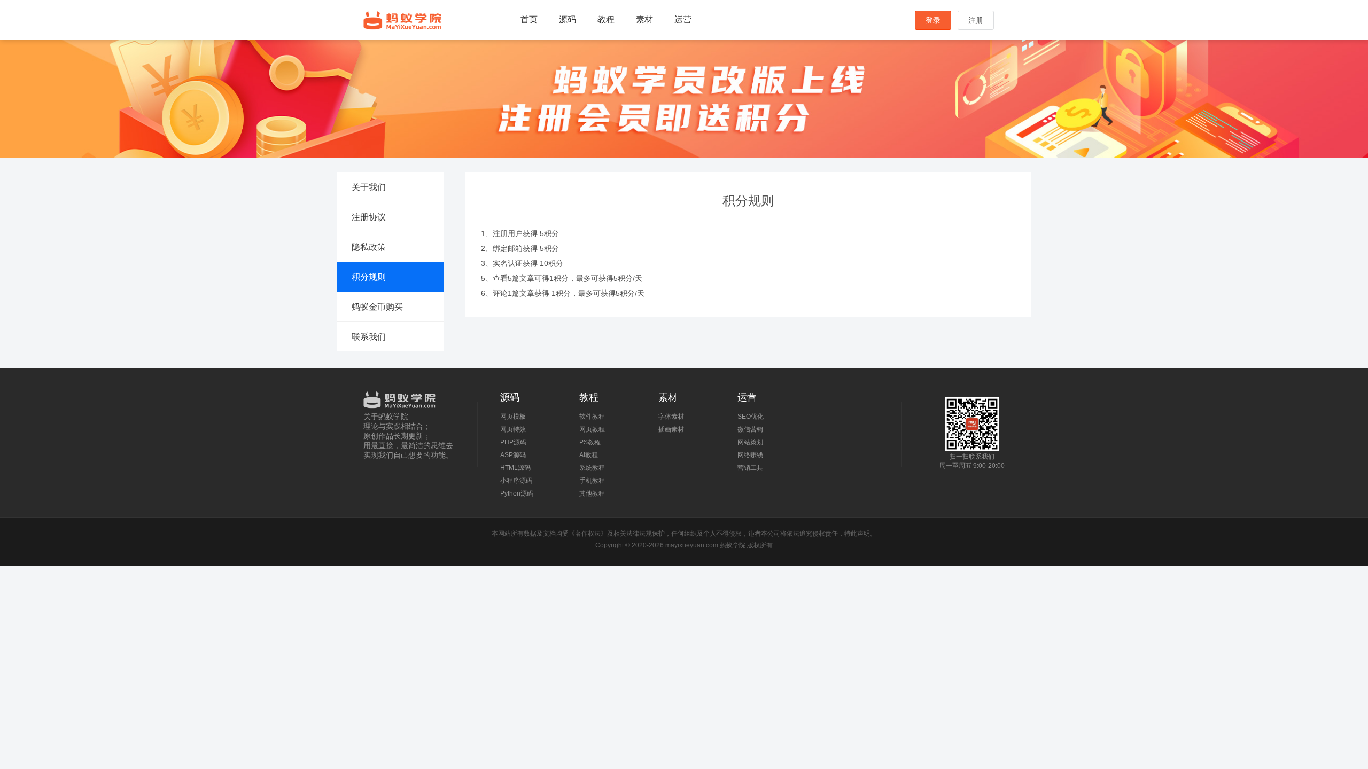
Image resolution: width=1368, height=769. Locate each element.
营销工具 (750, 468)
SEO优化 (750, 416)
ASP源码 (513, 455)
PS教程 (590, 442)
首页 (529, 19)
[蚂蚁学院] (409, 397)
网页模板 (513, 416)
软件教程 (592, 416)
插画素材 (671, 429)
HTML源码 (515, 468)
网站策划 (750, 442)
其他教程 (592, 493)
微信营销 (750, 429)
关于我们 (369, 187)
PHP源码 (513, 442)
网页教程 (592, 429)
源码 (567, 19)
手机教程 (592, 480)
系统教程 (592, 468)
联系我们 (369, 336)
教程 (606, 19)
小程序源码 (516, 480)
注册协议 (369, 217)
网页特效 (513, 429)
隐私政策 (369, 247)
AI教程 (588, 455)
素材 (644, 19)
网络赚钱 (750, 455)
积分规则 (369, 276)
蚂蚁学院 (402, 20)
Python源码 (516, 493)
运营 (682, 19)
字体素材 (671, 416)
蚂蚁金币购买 (377, 306)
